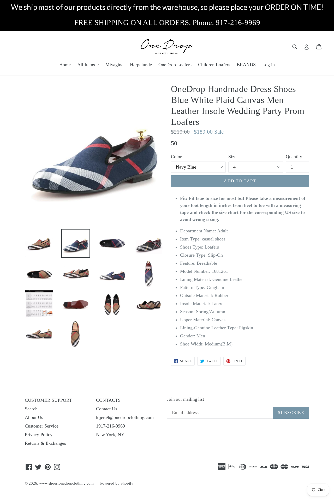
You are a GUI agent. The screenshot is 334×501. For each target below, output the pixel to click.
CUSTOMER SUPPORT (48, 400)
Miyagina (114, 64)
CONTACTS (108, 400)
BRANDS (246, 64)
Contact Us (106, 408)
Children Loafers (214, 64)
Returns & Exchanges (45, 443)
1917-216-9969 (110, 426)
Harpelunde (141, 64)
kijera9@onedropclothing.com (125, 417)
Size (232, 156)
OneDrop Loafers (175, 64)
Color (176, 156)
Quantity (294, 156)
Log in (268, 64)
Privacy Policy (38, 434)
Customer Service (41, 426)
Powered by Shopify (116, 483)
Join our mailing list (185, 399)
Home (65, 64)
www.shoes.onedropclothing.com (66, 483)
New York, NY (110, 434)
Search (31, 408)
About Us (34, 417)
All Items (86, 64)
